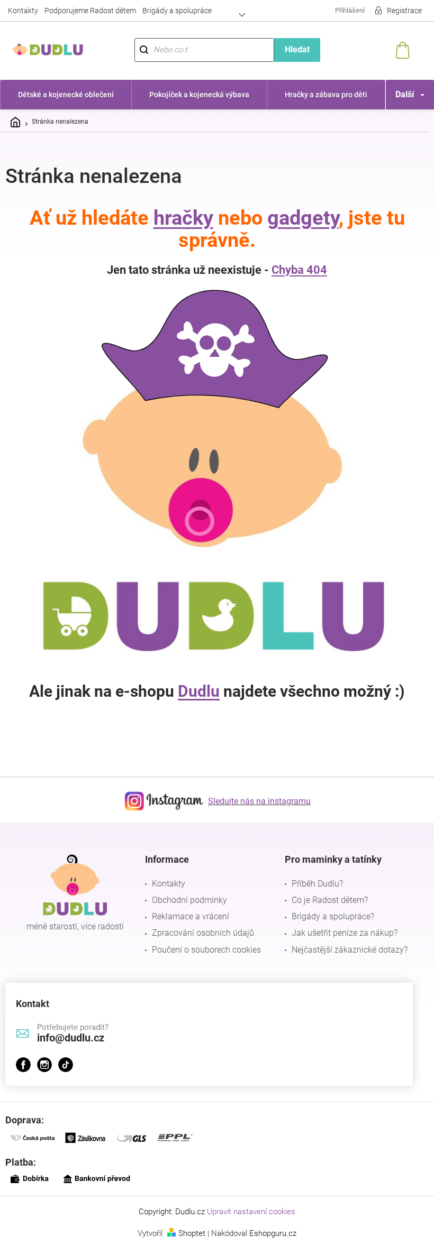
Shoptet (188, 1233)
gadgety (298, 217)
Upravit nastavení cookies (247, 1211)
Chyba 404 (295, 269)
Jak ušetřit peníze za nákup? (339, 933)
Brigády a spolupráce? (327, 916)
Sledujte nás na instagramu (255, 801)
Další (396, 94)
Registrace (396, 10)
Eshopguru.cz (269, 1233)
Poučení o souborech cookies (203, 950)
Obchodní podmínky (186, 900)
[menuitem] (65, 94)
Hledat (291, 49)
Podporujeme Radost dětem (90, 10)
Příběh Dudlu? (312, 884)
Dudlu (195, 691)
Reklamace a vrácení (188, 916)
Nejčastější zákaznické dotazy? (344, 950)
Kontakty (23, 10)
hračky (179, 217)
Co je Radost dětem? (324, 900)
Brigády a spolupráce (177, 10)
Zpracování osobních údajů (200, 933)
